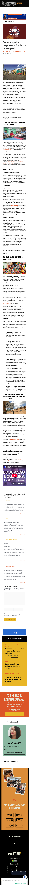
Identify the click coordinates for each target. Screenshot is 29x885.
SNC (9, 188)
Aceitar (19, 3)
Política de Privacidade (24, 3)
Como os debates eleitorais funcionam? (13, 665)
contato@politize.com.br (14, 846)
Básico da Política (8, 51)
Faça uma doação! (14, 836)
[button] (12, 633)
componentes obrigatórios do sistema (12, 329)
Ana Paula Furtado (9, 655)
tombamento (7, 428)
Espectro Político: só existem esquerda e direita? (13, 679)
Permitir (17, 883)
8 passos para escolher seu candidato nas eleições (14, 651)
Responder (22, 513)
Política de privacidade (14, 858)
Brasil (15, 860)
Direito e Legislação (20, 51)
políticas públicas (7, 149)
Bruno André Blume (9, 668)
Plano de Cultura (7, 303)
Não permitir (23, 883)
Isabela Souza (8, 53)
